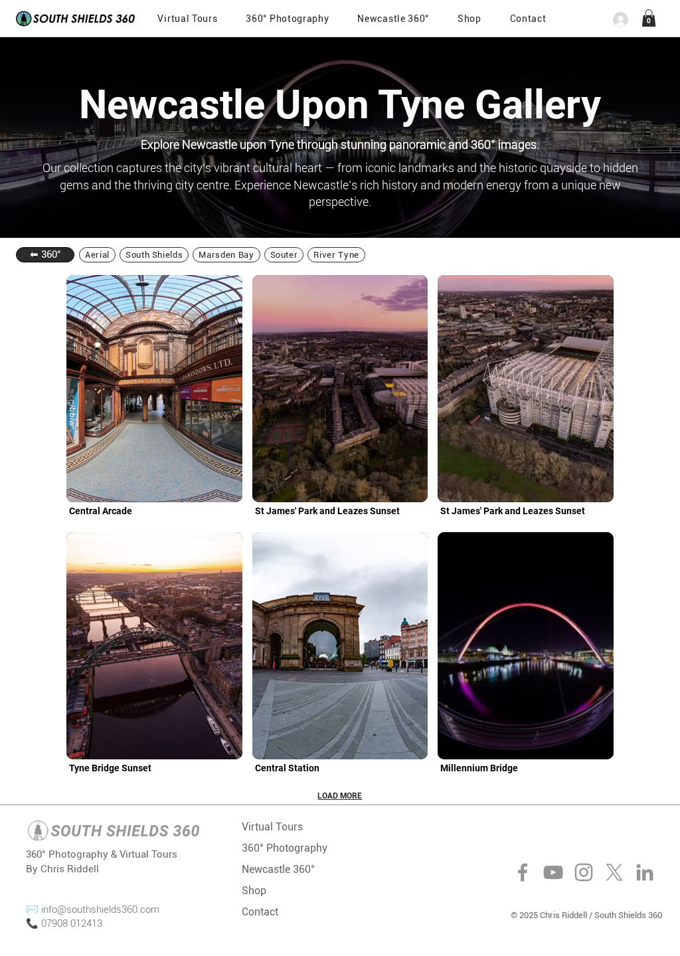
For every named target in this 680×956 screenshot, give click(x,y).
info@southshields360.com (100, 909)
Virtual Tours (272, 826)
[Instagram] (584, 872)
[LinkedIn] (645, 872)
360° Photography (284, 848)
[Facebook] (523, 872)
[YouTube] (553, 872)
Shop (254, 890)
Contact (260, 912)
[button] (527, 18)
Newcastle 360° (278, 869)
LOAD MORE (339, 796)
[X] (614, 872)
